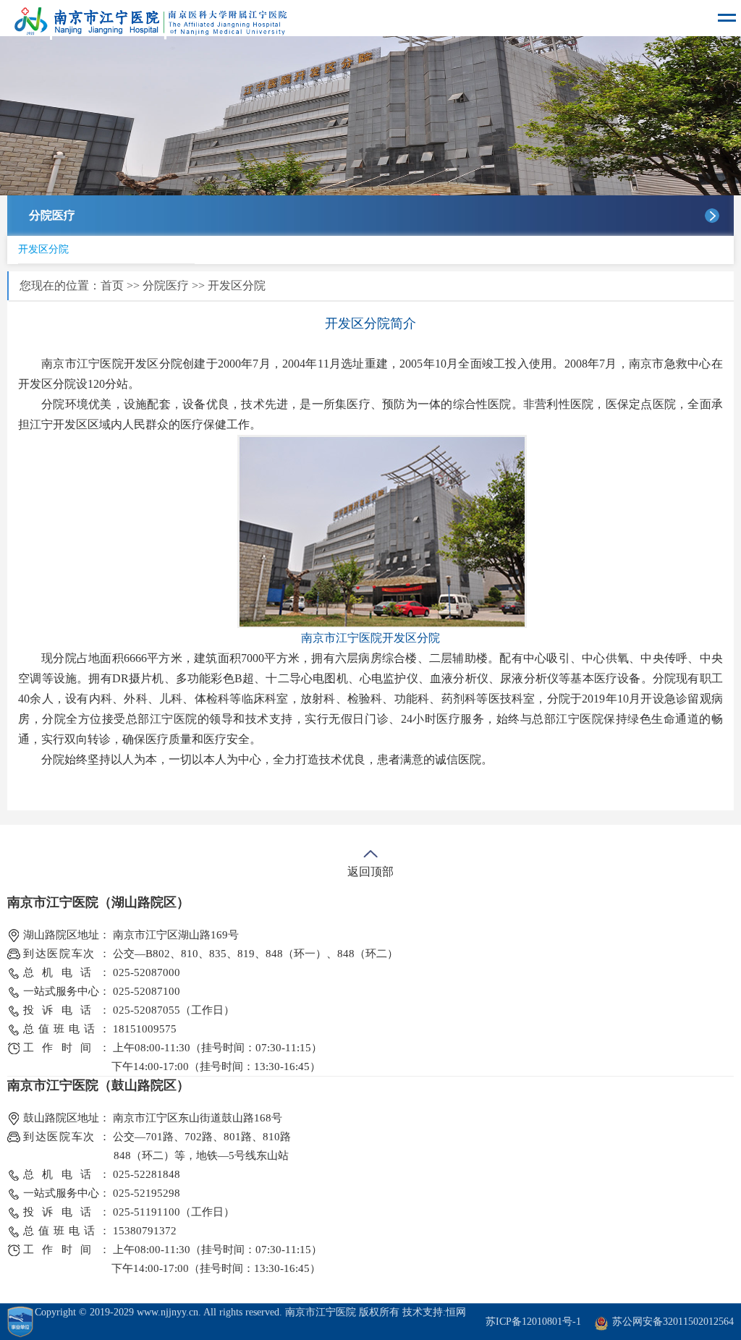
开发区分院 (43, 249)
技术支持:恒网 (434, 1312)
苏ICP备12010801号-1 (533, 1321)
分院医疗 (166, 285)
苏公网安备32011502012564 (673, 1321)
